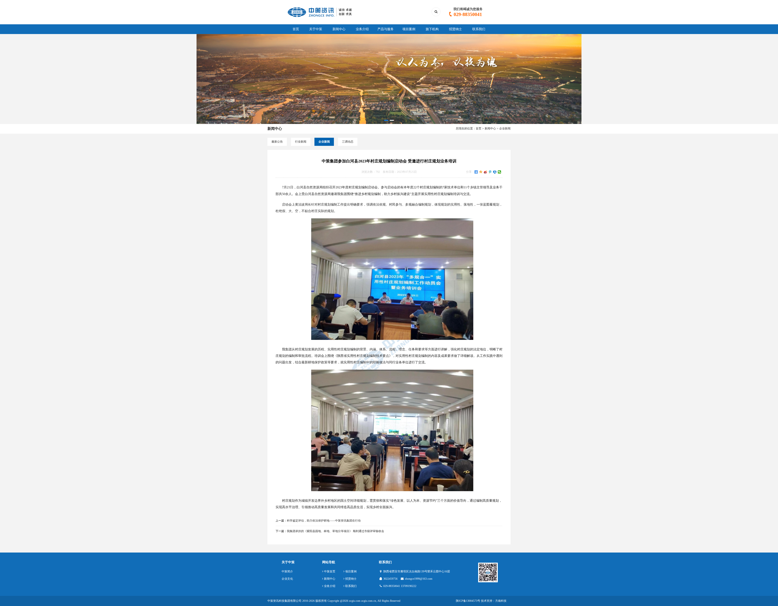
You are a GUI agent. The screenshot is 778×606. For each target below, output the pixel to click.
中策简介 (287, 571)
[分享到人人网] (495, 172)
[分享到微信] (499, 172)
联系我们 (478, 29)
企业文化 (287, 578)
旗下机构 (432, 29)
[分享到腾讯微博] (490, 172)
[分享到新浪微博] (485, 172)
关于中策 (315, 29)
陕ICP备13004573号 (468, 600)
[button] (386, 120)
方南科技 (501, 600)
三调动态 (347, 141)
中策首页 (329, 571)
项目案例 (408, 29)
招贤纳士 (455, 29)
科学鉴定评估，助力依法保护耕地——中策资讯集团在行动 (324, 520)
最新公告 (277, 141)
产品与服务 (385, 29)
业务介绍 (362, 29)
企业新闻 (505, 128)
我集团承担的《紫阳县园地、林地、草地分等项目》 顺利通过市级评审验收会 (335, 531)
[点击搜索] (436, 11)
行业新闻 (300, 141)
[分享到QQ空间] (481, 172)
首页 (296, 29)
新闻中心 (338, 29)
